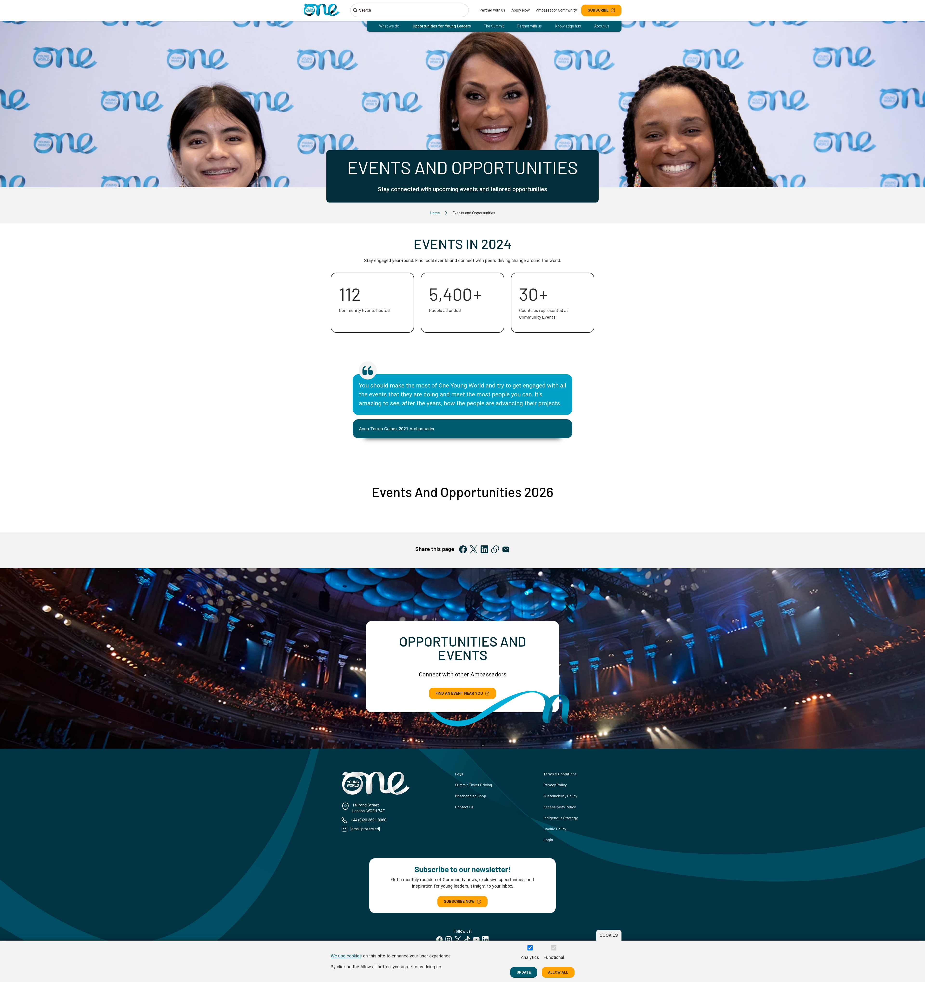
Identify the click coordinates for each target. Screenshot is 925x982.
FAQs (459, 774)
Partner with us (492, 10)
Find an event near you (459, 693)
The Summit (494, 26)
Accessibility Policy (559, 807)
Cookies (609, 935)
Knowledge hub (568, 26)
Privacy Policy (555, 784)
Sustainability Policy (560, 795)
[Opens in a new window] (463, 549)
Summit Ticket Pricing (473, 784)
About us (601, 26)
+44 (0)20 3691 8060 (368, 820)
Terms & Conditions (560, 774)
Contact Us (464, 807)
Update (524, 972)
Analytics (530, 957)
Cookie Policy (554, 828)
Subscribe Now (459, 901)
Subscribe (598, 10)
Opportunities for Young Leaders (442, 26)
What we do (389, 26)
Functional (554, 957)
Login (548, 839)
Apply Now (520, 10)
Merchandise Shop (470, 795)
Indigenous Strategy (560, 817)
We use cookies (346, 955)
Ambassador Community (556, 10)
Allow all (558, 972)
